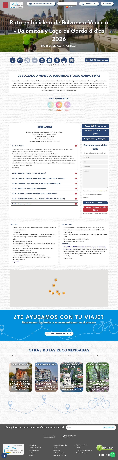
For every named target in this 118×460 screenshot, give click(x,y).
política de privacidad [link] (101, 191)
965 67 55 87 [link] (91, 3)
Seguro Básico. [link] (17, 262)
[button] (52, 293)
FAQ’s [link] (55, 447)
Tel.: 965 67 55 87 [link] (81, 445)
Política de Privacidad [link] (59, 455)
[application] (76, 6)
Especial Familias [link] (36, 447)
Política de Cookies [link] (59, 453)
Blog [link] (32, 455)
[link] (4, 455)
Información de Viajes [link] (60, 445)
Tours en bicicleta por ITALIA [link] (59, 46)
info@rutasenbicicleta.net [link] (42, 3)
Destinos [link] (33, 445)
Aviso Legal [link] (56, 450)
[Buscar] (75, 3)
